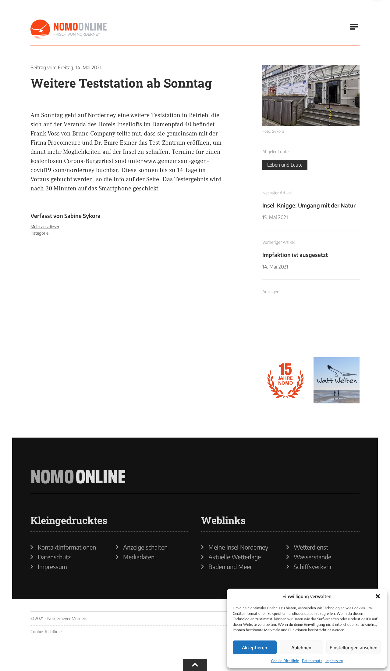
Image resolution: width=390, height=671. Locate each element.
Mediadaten (138, 557)
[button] (378, 596)
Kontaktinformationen (67, 547)
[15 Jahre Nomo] (285, 380)
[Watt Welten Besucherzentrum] (337, 380)
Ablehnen (301, 647)
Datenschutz (312, 660)
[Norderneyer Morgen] (68, 29)
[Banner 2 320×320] (337, 329)
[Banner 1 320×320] (285, 329)
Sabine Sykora (82, 215)
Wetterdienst (311, 547)
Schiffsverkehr (313, 567)
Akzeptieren (254, 647)
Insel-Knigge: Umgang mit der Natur (309, 205)
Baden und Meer (230, 567)
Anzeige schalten (145, 547)
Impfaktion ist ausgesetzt (295, 254)
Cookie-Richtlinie (285, 660)
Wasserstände (312, 557)
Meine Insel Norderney (238, 547)
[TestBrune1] (311, 95)
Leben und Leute (285, 165)
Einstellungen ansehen (354, 647)
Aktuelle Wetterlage (234, 557)
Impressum (334, 660)
